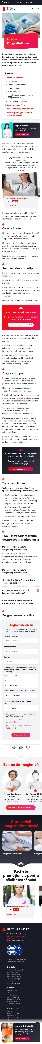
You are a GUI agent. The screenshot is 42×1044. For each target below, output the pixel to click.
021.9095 (10, 938)
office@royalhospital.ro (16, 936)
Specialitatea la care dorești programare (20, 691)
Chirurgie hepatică (14, 981)
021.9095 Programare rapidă (20, 325)
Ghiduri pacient (13, 995)
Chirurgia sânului (13, 972)
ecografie (21, 398)
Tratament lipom (14, 92)
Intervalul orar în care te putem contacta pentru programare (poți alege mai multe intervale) (20, 669)
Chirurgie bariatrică (14, 976)
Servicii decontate (14, 1018)
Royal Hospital (21, 130)
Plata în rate (12, 1015)
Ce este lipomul (13, 81)
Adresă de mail (10, 647)
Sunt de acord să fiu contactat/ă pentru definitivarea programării (20, 715)
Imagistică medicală (17, 844)
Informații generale (15, 77)
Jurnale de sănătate (14, 1004)
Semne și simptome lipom (17, 85)
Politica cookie (11, 728)
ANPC (10, 1011)
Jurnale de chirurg (13, 1001)
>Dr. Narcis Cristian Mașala (12, 786)
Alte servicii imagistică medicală (21, 108)
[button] (38, 8)
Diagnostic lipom (14, 88)
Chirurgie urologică (14, 979)
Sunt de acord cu (16, 721)
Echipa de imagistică (16, 105)
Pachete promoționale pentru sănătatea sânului (19, 113)
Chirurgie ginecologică (15, 970)
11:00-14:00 (11, 681)
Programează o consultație (19, 469)
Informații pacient (14, 997)
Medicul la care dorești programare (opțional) (18, 702)
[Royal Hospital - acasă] (21, 929)
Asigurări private (13, 1013)
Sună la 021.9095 (21, 134)
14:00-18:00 (12, 685)
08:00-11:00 (12, 676)
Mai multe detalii (21, 190)
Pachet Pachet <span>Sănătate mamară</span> (19, 901)
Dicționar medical (14, 993)
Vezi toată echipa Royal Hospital (19, 808)
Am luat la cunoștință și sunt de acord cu (20, 727)
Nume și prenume (11, 636)
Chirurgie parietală (14, 983)
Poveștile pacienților (14, 999)
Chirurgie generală (14, 974)
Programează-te (20, 735)
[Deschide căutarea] (33, 8)
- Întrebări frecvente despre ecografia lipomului (20, 96)
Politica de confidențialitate (16, 721)
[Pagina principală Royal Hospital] (9, 8)
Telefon (7, 657)
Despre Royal (12, 990)
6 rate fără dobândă (21, 1032)
